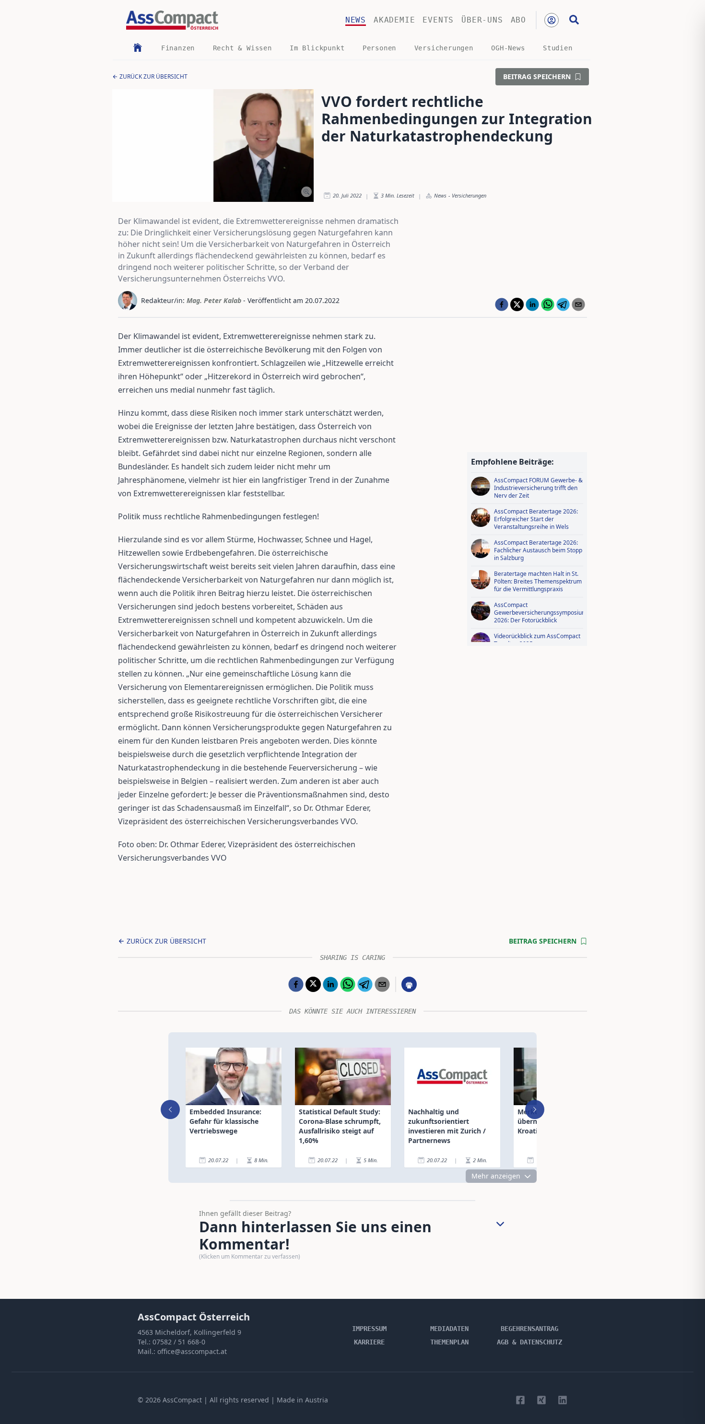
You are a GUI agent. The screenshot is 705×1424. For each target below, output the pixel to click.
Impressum (369, 1328)
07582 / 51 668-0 (179, 1341)
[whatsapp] (547, 304)
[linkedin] (532, 304)
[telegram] (563, 304)
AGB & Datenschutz (529, 1342)
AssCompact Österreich (194, 1316)
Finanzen (178, 48)
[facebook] (501, 304)
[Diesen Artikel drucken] (409, 984)
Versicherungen (443, 48)
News (355, 19)
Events (438, 19)
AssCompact (182, 1399)
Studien (558, 48)
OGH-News (508, 48)
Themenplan (449, 1342)
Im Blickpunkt (317, 48)
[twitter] (517, 304)
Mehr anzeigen (495, 1175)
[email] (578, 304)
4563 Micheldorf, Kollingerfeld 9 (189, 1332)
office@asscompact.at (192, 1351)
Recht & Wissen (242, 48)
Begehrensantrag (529, 1328)
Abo (518, 19)
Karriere (369, 1342)
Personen (379, 48)
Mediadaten (449, 1328)
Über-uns (482, 19)
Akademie (394, 19)
